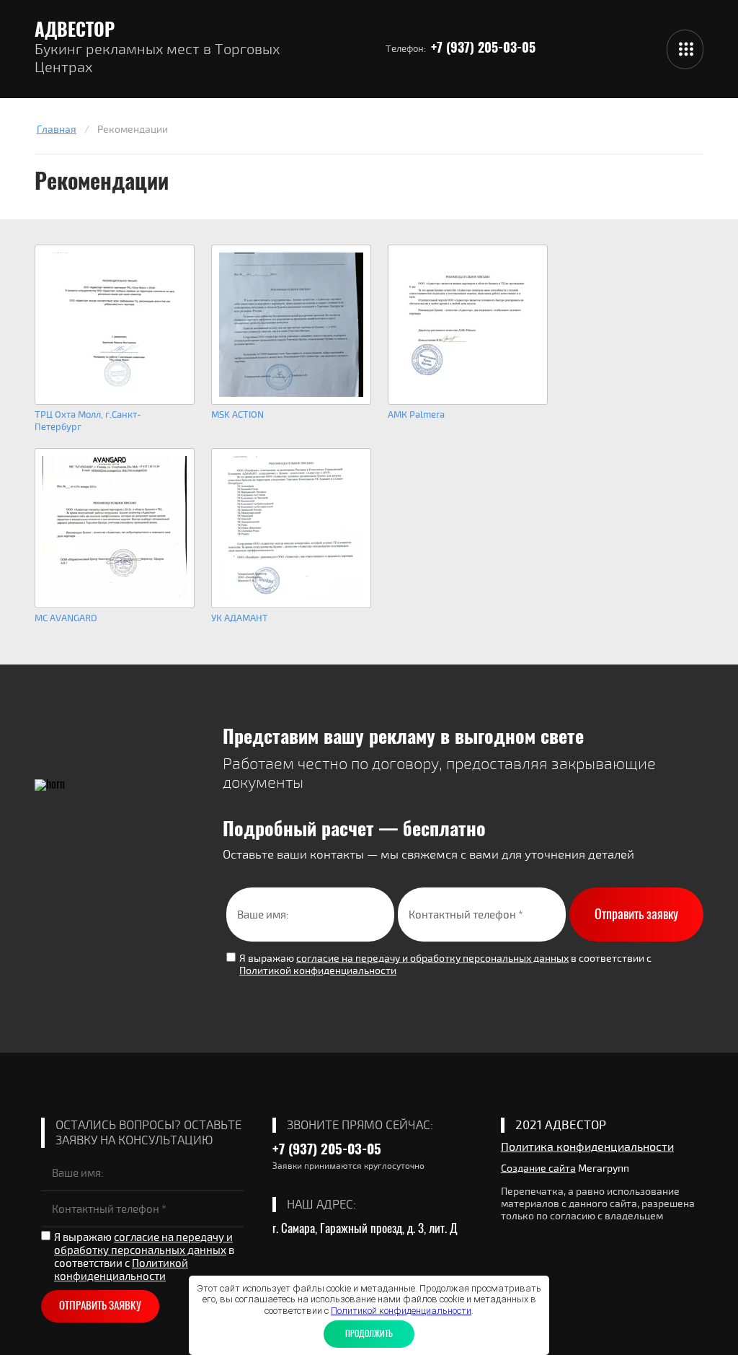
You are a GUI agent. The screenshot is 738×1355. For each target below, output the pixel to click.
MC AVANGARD (66, 618)
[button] (685, 49)
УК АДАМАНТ (239, 618)
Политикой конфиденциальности (317, 971)
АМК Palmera (416, 415)
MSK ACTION (237, 415)
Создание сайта (538, 1168)
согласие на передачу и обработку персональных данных (432, 958)
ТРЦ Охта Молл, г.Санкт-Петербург (88, 421)
